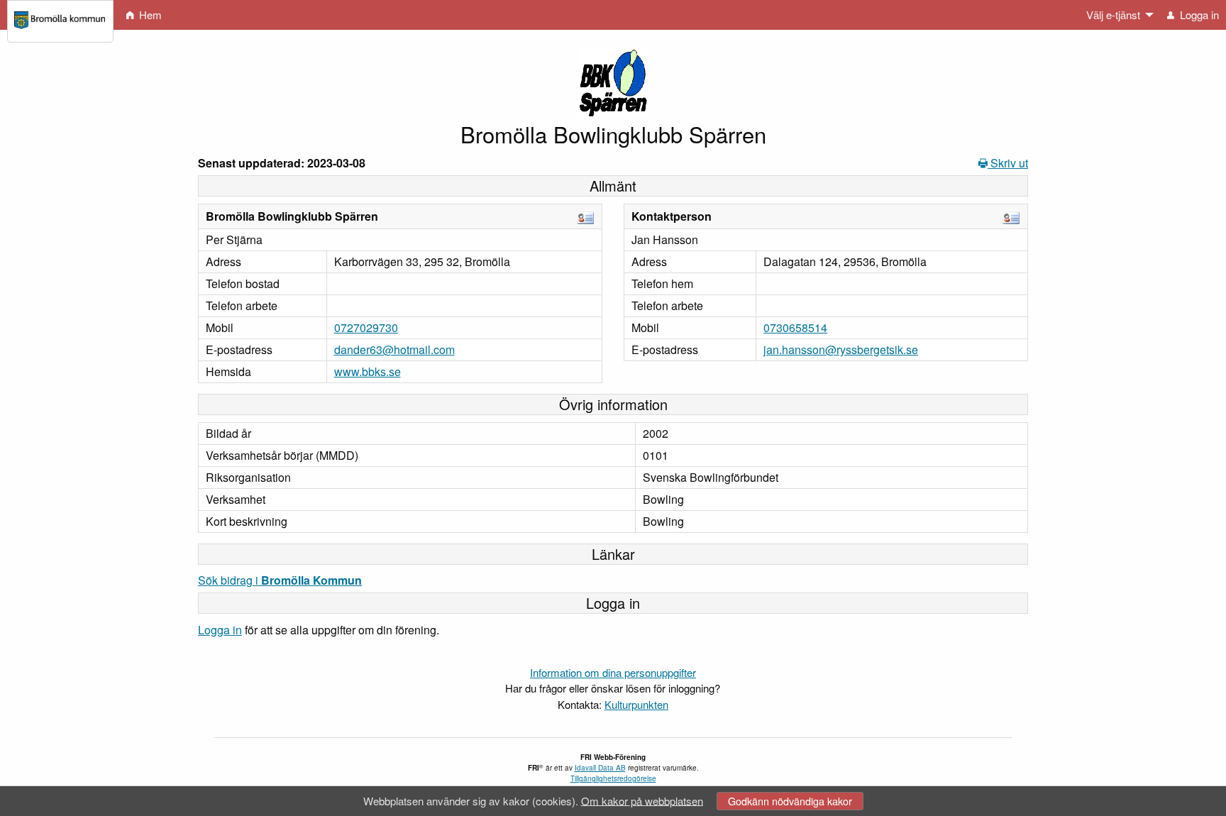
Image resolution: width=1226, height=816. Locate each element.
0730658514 (795, 327)
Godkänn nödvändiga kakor (790, 800)
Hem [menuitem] (149, 14)
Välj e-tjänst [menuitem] (1113, 14)
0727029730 (366, 327)
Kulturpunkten (636, 704)
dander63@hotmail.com (394, 349)
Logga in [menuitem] (1198, 14)
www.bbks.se (367, 371)
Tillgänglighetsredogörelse (613, 778)
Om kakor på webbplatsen (642, 800)
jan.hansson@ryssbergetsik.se (840, 349)
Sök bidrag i (280, 580)
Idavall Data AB (600, 768)
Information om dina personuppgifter (613, 672)
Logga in (220, 630)
